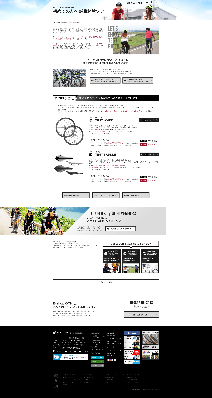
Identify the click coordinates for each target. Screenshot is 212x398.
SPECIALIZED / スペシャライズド (115, 374)
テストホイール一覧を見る (150, 120)
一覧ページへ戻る (106, 282)
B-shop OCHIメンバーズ (114, 343)
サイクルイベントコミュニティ (113, 347)
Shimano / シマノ (131, 377)
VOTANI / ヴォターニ (69, 374)
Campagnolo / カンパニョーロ (72, 379)
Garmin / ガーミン (90, 382)
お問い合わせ (111, 353)
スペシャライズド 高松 (98, 365)
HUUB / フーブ (110, 382)
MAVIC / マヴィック (111, 379)
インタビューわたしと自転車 (96, 353)
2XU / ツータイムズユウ (133, 382)
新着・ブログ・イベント (114, 350)
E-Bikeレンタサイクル (97, 357)
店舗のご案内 (111, 333)
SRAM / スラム (89, 379)
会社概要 (94, 347)
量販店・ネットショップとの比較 (99, 336)
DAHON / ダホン (110, 377)
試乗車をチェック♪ (98, 361)
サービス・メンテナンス (114, 338)
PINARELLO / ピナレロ (133, 374)
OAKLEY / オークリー (69, 382)
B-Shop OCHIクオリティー (97, 343)
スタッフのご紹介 (113, 341)
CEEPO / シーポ (89, 377)
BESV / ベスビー (89, 374)
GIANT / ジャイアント (70, 377)
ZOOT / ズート (68, 384)
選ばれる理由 (95, 333)
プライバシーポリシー (114, 355)
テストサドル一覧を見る (151, 154)
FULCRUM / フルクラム (133, 379)
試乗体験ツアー (97, 340)
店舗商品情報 (111, 335)
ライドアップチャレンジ (98, 349)
